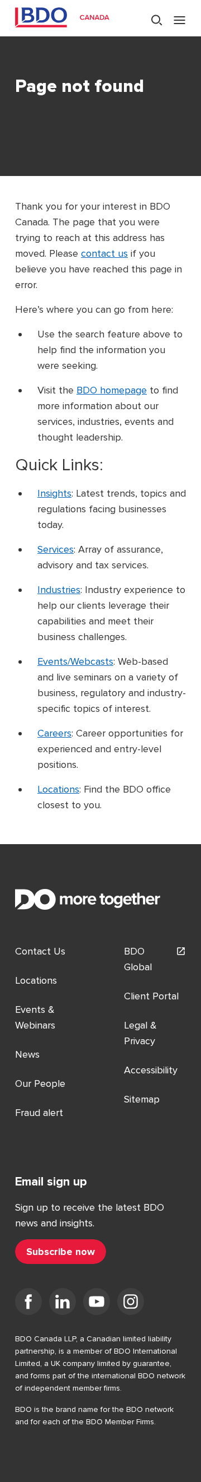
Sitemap (142, 1099)
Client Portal (151, 996)
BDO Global (138, 959)
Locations (58, 789)
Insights (54, 493)
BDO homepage (111, 390)
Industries (58, 589)
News (27, 1054)
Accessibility (151, 1070)
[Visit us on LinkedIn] (62, 1303)
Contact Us (40, 951)
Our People (40, 1083)
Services (55, 549)
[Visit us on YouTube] (96, 1303)
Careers (54, 733)
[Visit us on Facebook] (28, 1303)
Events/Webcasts (75, 661)
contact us (104, 253)
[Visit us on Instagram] (130, 1303)
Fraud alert (39, 1112)
